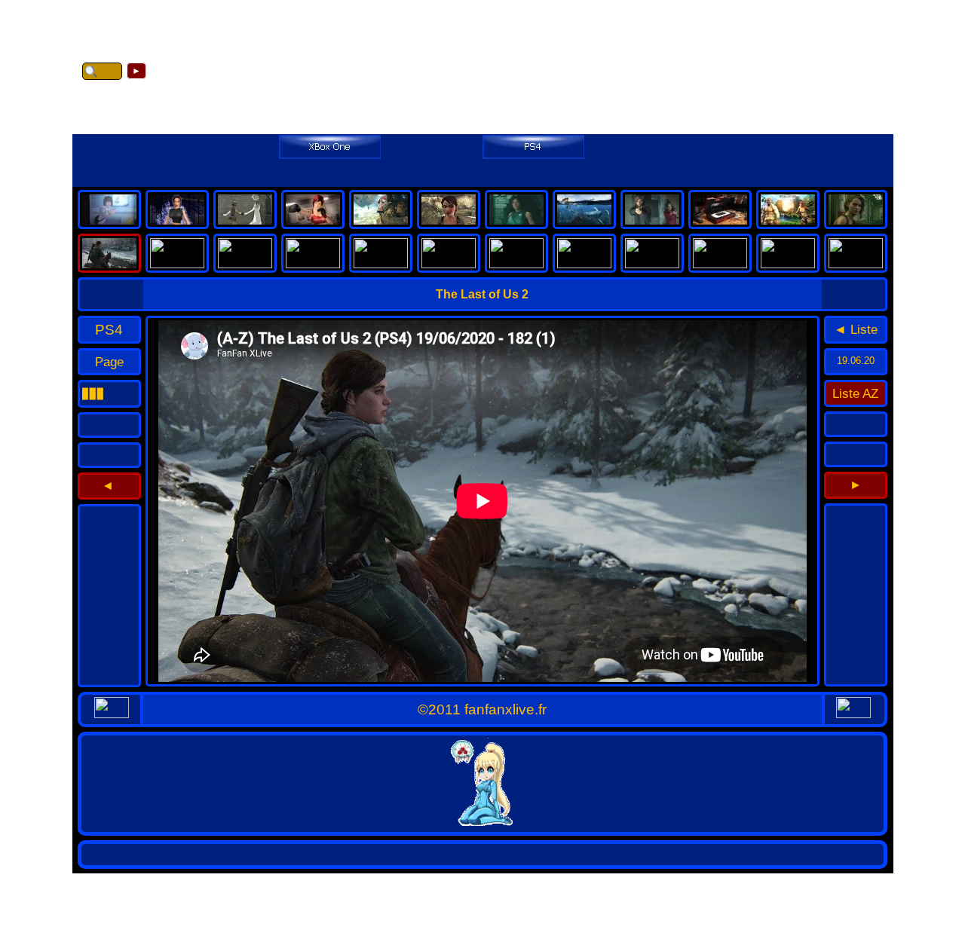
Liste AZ (855, 393)
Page (109, 361)
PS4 (109, 330)
